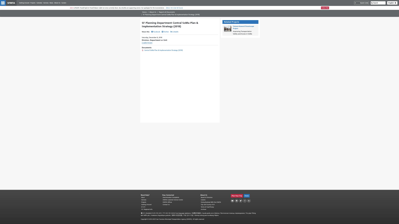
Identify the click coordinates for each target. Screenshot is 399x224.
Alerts (72, 8)
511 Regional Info (146, 209)
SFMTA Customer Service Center (173, 200)
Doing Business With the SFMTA (211, 202)
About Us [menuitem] (57, 3)
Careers (203, 200)
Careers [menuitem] (63, 3)
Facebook (156, 32)
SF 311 (143, 207)
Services (143, 200)
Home (144, 12)
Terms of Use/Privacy (207, 207)
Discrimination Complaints (171, 197)
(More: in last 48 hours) (174, 8)
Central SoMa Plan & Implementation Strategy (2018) (163, 50)
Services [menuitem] (46, 3)
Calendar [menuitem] (39, 3)
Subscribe (325, 8)
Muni (143, 197)
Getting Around (146, 204)
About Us (152, 12)
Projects (143, 202)
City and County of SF (208, 204)
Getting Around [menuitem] (24, 3)
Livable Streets (147, 43)
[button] (392, 3)
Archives (203, 209)
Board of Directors (206, 197)
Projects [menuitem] (32, 3)
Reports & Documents (167, 12)
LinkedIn (175, 32)
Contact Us (166, 204)
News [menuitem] (51, 3)
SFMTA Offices (167, 202)
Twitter (166, 32)
